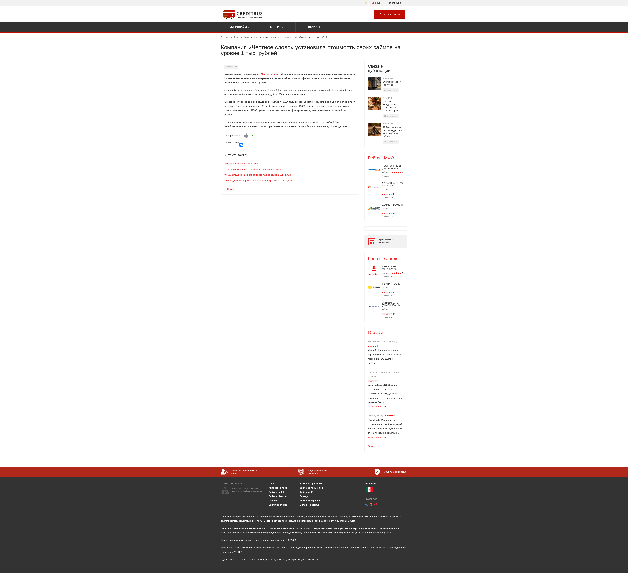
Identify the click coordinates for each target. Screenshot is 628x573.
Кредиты (276, 27)
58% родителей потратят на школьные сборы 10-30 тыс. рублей (258, 180)
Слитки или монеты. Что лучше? (241, 163)
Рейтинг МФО (381, 157)
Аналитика (388, 78)
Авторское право (279, 487)
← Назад (229, 189)
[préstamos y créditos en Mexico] (369, 489)
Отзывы (375, 332)
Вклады (314, 27)
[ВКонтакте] (241, 145)
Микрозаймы (239, 27)
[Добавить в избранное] (366, 3)
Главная (224, 37)
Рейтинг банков (382, 258)
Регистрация (394, 2)
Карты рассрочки (310, 500)
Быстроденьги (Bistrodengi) (382, 342)
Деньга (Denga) (375, 416)
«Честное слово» (270, 74)
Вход (377, 2)
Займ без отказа (278, 504)
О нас (272, 483)
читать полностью (377, 406)
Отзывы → (373, 446)
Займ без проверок (311, 483)
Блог (351, 27)
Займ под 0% (307, 492)
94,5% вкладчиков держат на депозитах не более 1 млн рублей (258, 174)
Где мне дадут (391, 14)
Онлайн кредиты (309, 504)
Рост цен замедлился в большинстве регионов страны (253, 169)
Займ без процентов (311, 487)
